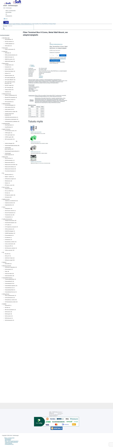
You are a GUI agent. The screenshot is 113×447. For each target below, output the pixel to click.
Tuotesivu (41, 76)
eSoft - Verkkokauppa (10, 5)
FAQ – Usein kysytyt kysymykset (11, 441)
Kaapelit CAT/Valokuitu (16, 23)
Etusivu (4, 23)
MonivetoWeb (8, 440)
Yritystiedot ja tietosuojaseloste (11, 442)
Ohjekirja (41, 77)
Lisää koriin (63, 55)
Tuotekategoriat (9, 23)
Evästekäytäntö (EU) (9, 444)
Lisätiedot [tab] (32, 66)
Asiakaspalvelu (8, 439)
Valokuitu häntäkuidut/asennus (26, 23)
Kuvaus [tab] (32, 65)
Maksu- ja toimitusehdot (9, 437)
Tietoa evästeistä (8, 443)
